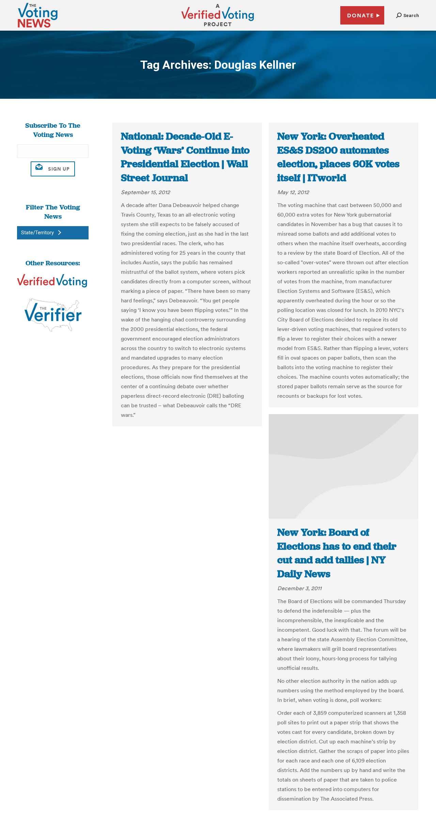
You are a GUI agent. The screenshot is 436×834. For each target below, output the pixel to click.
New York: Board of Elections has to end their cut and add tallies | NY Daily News (336, 553)
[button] (407, 15)
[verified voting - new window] (217, 27)
